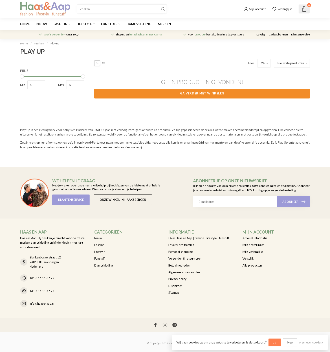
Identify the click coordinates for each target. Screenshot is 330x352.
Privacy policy (177, 279)
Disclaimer (175, 286)
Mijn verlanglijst (252, 252)
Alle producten (252, 265)
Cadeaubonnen (278, 34)
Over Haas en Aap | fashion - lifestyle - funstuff (198, 238)
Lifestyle (84, 24)
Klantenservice (300, 34)
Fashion (60, 24)
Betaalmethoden (179, 265)
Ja (274, 342)
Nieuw (41, 24)
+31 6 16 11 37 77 (42, 278)
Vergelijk (248, 258)
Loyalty (260, 34)
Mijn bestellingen (253, 245)
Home (25, 24)
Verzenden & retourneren (184, 258)
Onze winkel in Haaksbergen (122, 199)
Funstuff (109, 24)
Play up (55, 43)
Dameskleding (139, 24)
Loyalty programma (181, 245)
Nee (290, 342)
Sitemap (173, 292)
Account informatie (254, 238)
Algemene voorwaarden (184, 272)
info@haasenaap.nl (42, 303)
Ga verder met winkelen (202, 93)
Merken (164, 24)
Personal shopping (180, 252)
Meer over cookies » (311, 342)
